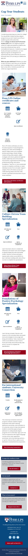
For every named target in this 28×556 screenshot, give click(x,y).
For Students (8, 15)
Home (2, 15)
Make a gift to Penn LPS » (14, 543)
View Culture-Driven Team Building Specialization (11, 266)
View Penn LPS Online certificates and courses (13, 181)
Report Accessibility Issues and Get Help (14, 553)
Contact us (13, 488)
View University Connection (12, 447)
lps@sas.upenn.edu (14, 533)
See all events (13, 468)
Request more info (13, 507)
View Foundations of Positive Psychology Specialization (12, 352)
